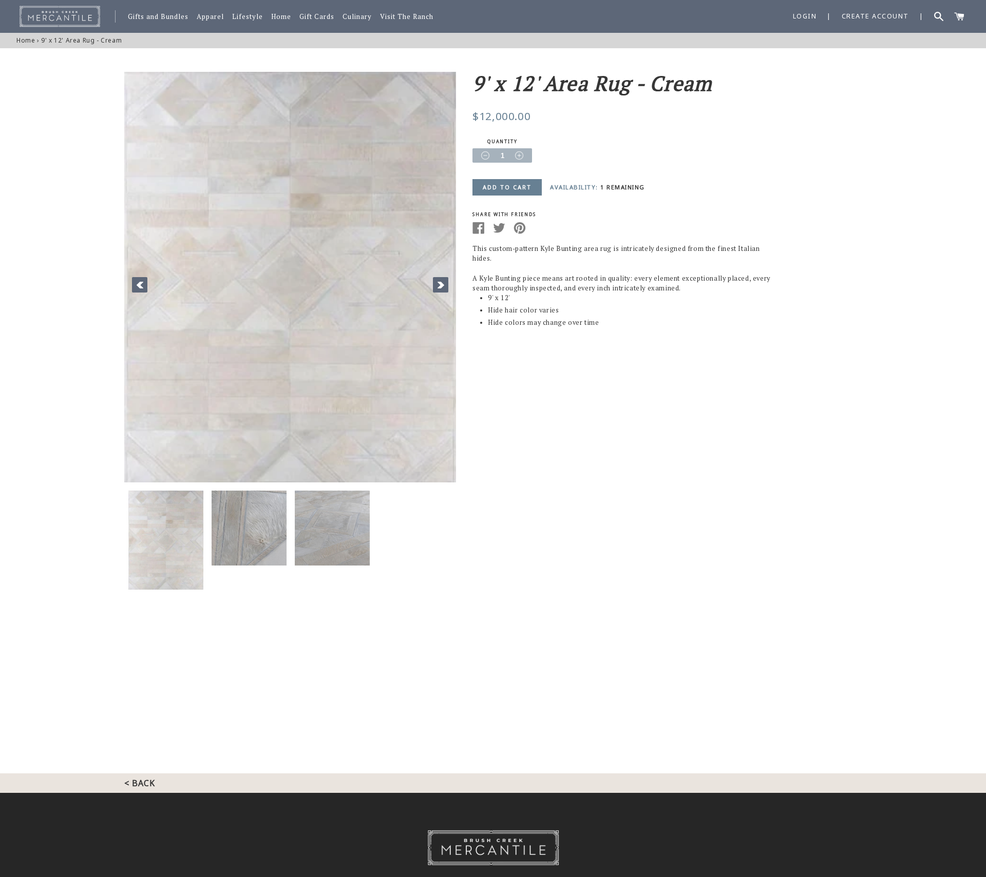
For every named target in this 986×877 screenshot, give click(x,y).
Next (440, 285)
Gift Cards (316, 17)
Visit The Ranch (406, 17)
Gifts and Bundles (158, 17)
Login (805, 16)
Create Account (875, 16)
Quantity (502, 142)
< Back (139, 783)
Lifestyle (247, 17)
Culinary (357, 17)
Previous (139, 285)
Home (281, 17)
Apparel (210, 17)
